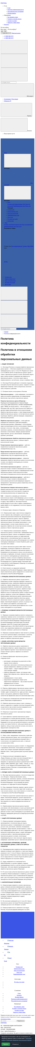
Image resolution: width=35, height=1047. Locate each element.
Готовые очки (11, 204)
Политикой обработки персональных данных (18, 1040)
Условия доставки (12, 20)
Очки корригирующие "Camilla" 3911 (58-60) (22, 246)
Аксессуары (10, 221)
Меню (5, 152)
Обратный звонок (16, 33)
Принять (5, 1044)
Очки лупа (28, 206)
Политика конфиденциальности (15, 9)
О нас (8, 8)
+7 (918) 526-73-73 (6, 33)
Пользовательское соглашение (15, 11)
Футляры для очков (12, 219)
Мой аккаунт (30, 96)
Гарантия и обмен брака (13, 22)
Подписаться (20, 1020)
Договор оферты (11, 13)
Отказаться (15, 1044)
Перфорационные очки (19, 206)
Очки (8, 202)
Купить (6, 261)
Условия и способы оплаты (14, 19)
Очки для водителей (12, 213)
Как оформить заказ (12, 17)
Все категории (18, 184)
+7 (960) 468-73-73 (8, 38)
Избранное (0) (7, 101)
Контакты (6, 24)
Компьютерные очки (20, 204)
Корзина (29, 115)
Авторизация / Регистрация (11, 99)
